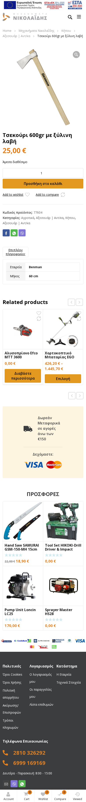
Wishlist (43, 795)
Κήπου (66, 31)
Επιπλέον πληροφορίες (15, 252)
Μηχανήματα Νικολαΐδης (36, 31)
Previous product (71, 395)
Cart (27, 795)
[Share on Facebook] (6, 232)
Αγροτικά (27, 218)
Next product (79, 395)
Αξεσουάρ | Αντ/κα (16, 36)
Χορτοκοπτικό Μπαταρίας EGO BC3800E (59, 357)
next (79, 302)
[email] (6, 783)
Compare (60, 795)
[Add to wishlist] (27, 194)
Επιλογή (63, 378)
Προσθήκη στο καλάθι (43, 183)
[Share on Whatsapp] (14, 232)
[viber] (14, 783)
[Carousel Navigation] (75, 302)
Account (9, 799)
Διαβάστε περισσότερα (23, 376)
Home (7, 31)
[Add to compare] (63, 194)
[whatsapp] (22, 783)
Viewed (77, 799)
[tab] (15, 252)
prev (71, 302)
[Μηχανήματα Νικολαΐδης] (25, 16)
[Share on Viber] (22, 232)
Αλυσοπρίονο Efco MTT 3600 (21, 355)
